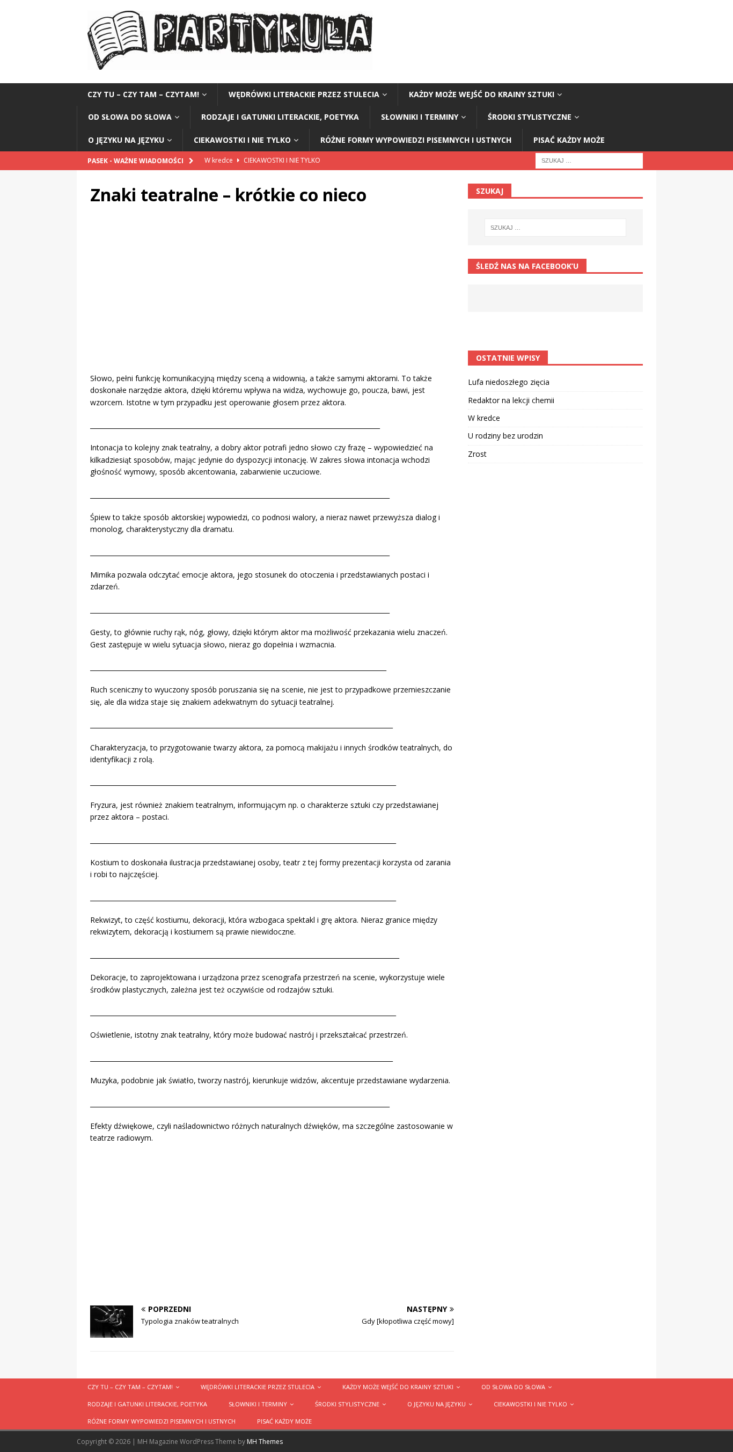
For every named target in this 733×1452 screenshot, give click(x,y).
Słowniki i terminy (419, 117)
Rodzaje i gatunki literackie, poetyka (280, 117)
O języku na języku (126, 140)
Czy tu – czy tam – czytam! (143, 94)
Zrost (477, 454)
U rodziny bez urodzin (505, 436)
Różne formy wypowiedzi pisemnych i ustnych (415, 140)
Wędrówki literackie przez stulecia (304, 94)
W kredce (484, 418)
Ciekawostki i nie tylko (242, 140)
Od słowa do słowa (130, 117)
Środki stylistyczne (529, 117)
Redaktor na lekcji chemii (511, 400)
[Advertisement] (272, 297)
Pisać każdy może (569, 140)
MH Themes (265, 1441)
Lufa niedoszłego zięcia (508, 382)
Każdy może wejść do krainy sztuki (481, 94)
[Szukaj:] (589, 160)
